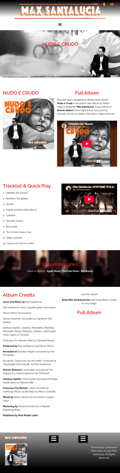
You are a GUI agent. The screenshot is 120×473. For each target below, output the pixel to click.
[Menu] (60, 24)
